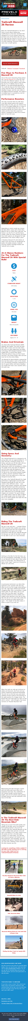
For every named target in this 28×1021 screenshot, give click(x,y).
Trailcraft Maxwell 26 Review (12, 23)
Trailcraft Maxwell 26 (9, 79)
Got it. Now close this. (14, 1019)
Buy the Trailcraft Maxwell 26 (10, 63)
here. (13, 1016)
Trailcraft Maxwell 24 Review (9, 853)
